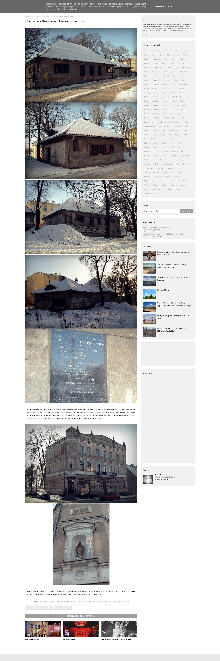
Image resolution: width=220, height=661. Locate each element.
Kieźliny (146, 97)
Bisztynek (157, 59)
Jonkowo (163, 93)
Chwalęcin (147, 67)
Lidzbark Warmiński (179, 109)
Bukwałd (156, 63)
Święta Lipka (148, 193)
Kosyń (175, 101)
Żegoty (158, 193)
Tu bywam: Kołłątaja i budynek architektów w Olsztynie (61, 601)
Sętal (177, 164)
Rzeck (186, 147)
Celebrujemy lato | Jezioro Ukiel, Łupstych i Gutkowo (173, 278)
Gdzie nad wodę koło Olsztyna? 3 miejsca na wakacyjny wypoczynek (173, 266)
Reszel (156, 143)
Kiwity (155, 97)
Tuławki (180, 168)
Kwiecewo (147, 109)
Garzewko (175, 76)
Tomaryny (160, 168)
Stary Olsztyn (185, 156)
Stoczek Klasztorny (160, 160)
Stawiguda (147, 160)
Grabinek (175, 80)
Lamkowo (166, 109)
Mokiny (166, 118)
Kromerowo (175, 105)
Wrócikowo (185, 181)
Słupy (184, 164)
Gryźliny (147, 84)
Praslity (162, 135)
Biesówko (186, 55)
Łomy (153, 189)
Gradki (183, 80)
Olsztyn (187, 126)
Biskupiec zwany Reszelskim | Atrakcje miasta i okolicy (174, 317)
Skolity (155, 156)
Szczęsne (147, 164)
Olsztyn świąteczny (32, 639)
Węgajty (155, 185)
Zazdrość (164, 185)
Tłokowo (147, 172)
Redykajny (147, 143)
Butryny (164, 63)
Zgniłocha (174, 185)
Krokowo (165, 105)
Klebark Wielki (176, 97)
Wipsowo (177, 177)
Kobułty (146, 101)
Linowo (146, 114)
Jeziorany (147, 93)
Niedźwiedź (162, 122)
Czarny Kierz (158, 67)
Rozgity (155, 147)
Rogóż (181, 143)
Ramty (173, 139)
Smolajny (164, 156)
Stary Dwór (173, 156)
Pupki (185, 135)
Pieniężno (184, 130)
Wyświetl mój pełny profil (162, 479)
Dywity (164, 72)
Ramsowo (165, 139)
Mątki (174, 118)
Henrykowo (184, 84)
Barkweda (186, 51)
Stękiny (181, 160)
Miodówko (147, 118)
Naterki (153, 122)
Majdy (171, 114)
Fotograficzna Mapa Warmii (154, 236)
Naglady (181, 118)
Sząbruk (155, 164)
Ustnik (165, 172)
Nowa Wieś (185, 122)
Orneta (146, 130)
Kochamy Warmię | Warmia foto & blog (159, 227)
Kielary (181, 93)
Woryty (158, 181)
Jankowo (162, 88)
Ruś (180, 147)
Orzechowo (155, 130)
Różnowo (147, 151)
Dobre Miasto (186, 67)
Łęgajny (169, 189)
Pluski (146, 135)
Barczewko (167, 51)
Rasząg (180, 139)
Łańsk (146, 189)
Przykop (177, 135)
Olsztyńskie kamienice (152, 232)
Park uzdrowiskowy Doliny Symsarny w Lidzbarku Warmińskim (171, 329)
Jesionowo (181, 88)
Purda (146, 139)
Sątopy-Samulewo (167, 164)
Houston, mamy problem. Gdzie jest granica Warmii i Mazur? (173, 253)
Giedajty (146, 80)
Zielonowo (183, 185)
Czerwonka (169, 67)
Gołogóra (166, 80)
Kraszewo (147, 105)
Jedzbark (171, 88)
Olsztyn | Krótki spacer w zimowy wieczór (116, 639)
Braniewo (173, 59)
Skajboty (147, 156)
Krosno (184, 105)
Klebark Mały (164, 97)
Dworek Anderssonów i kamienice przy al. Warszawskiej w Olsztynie (105, 601)
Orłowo (164, 130)
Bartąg (146, 55)
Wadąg (173, 172)
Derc (177, 67)
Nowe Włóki (177, 126)
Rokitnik (146, 147)
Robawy (164, 143)
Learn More (159, 6)
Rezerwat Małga (163, 290)
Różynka (156, 151)
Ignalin (154, 88)
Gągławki (165, 84)
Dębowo (172, 72)
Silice (182, 151)
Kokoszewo (156, 101)
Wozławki (176, 181)
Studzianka (172, 160)
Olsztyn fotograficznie (152, 230)
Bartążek (154, 55)
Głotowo (174, 84)
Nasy (145, 122)
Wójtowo (147, 185)
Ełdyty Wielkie (183, 72)
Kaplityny (173, 93)
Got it (171, 6)
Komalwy (166, 101)
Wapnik (180, 172)
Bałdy (162, 55)
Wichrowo (147, 177)
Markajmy (179, 114)
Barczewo (177, 51)
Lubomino (155, 114)
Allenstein (147, 51)
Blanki (165, 59)
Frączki (166, 76)
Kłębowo (157, 109)
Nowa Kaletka (173, 122)
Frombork (158, 76)
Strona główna (29, 16)
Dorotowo (155, 72)
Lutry (163, 114)
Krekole (156, 105)
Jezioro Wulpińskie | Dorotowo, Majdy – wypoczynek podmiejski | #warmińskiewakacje (174, 304)
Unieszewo (156, 172)
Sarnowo (175, 151)
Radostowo (154, 139)
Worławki (166, 181)
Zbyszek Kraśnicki (160, 474)
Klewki (187, 97)
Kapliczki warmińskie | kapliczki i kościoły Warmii (163, 234)
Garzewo (184, 76)
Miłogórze (157, 118)
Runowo (163, 147)
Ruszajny (172, 147)
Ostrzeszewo (174, 130)
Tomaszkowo (170, 168)
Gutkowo (156, 84)
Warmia (38, 16)
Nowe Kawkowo (149, 126)
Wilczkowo (157, 177)
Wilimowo (167, 177)
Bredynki (182, 59)
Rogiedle (172, 143)
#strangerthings (69, 639)
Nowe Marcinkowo (164, 126)
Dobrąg (146, 72)
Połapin (154, 135)
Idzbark (146, 88)
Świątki (178, 189)
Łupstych (161, 189)
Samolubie (165, 151)
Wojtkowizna (148, 181)
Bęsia (172, 63)
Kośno (182, 101)
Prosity (170, 135)
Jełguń (155, 93)
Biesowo (177, 55)
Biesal (169, 55)
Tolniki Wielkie (148, 168)
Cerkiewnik (180, 63)
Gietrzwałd (156, 80)
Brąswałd (147, 63)
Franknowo (147, 76)
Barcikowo (157, 51)
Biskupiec (147, 59)
